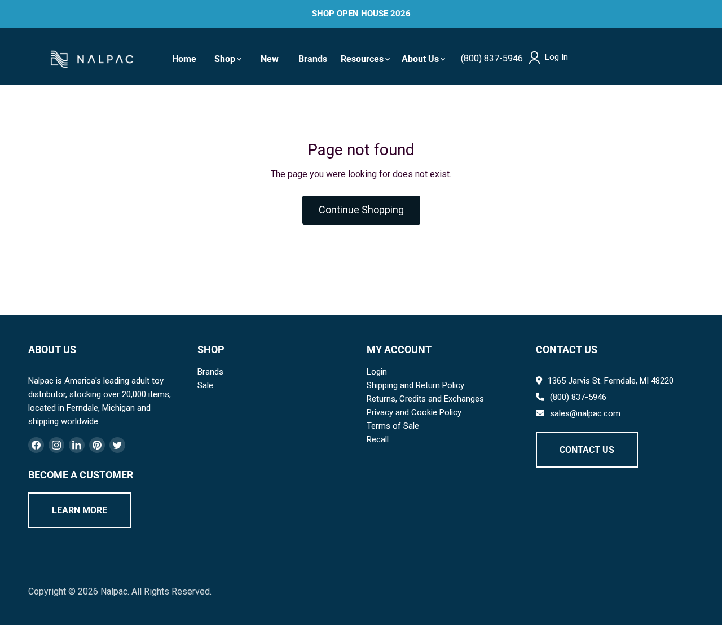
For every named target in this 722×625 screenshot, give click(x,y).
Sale (205, 385)
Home (184, 59)
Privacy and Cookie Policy (414, 412)
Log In (556, 57)
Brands (312, 59)
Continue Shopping (361, 209)
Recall (378, 439)
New (270, 59)
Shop (224, 59)
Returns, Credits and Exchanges (425, 399)
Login (377, 372)
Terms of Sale (393, 426)
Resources (362, 59)
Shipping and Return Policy (415, 385)
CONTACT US (587, 449)
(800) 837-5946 (492, 58)
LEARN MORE (79, 510)
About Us (420, 59)
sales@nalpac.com (585, 413)
